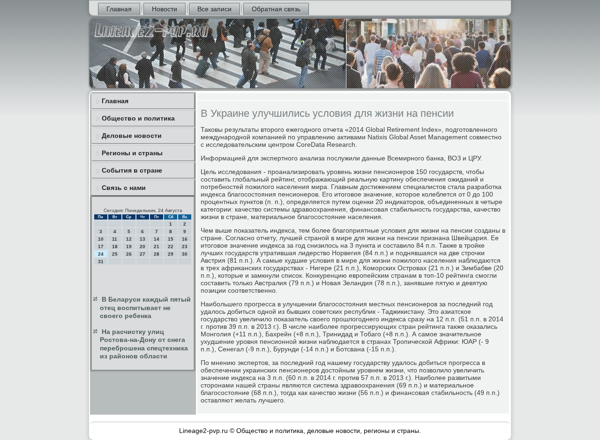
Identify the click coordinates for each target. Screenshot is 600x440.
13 (142, 239)
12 (129, 239)
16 (185, 239)
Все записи (214, 9)
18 (115, 246)
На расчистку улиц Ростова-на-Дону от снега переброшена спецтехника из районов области (144, 344)
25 (115, 254)
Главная (119, 9)
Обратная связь (276, 9)
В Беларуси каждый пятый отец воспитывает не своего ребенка (145, 307)
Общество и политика (138, 118)
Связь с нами (124, 187)
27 (142, 254)
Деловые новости (132, 135)
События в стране (132, 170)
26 (129, 254)
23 (185, 246)
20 (142, 246)
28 (156, 254)
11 (114, 239)
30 (185, 254)
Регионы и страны (132, 153)
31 (101, 261)
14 (156, 239)
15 (170, 239)
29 (170, 254)
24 (101, 254)
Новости (164, 9)
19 (129, 246)
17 (101, 246)
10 (101, 239)
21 (156, 246)
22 (170, 246)
